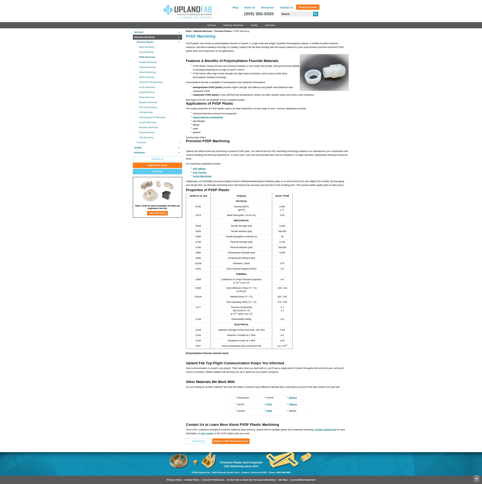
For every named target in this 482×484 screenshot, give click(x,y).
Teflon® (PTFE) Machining (151, 82)
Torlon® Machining (147, 67)
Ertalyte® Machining (148, 102)
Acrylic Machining (147, 87)
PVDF (269, 411)
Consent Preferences (213, 480)
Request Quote (308, 7)
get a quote (207, 433)
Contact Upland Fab (325, 429)
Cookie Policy (192, 480)
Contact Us (286, 7)
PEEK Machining (146, 77)
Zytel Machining (146, 137)
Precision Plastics (223, 31)
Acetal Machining (147, 92)
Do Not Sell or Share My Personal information (251, 480)
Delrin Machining (146, 97)
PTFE (269, 404)
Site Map (283, 480)
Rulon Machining (146, 132)
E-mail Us (157, 171)
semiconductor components (208, 117)
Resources (267, 7)
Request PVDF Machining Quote (231, 441)
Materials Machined (233, 25)
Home (189, 31)
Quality (254, 25)
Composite (158, 142)
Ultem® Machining (147, 72)
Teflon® (293, 404)
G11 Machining (146, 112)
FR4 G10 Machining (148, 107)
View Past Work (157, 213)
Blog (235, 7)
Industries (270, 25)
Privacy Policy (174, 480)
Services (211, 25)
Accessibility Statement (302, 480)
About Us (249, 7)
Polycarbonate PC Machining (152, 117)
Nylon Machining (146, 47)
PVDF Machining (147, 57)
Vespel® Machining (148, 62)
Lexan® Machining (147, 122)
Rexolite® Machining (148, 127)
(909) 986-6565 (259, 13)
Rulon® (293, 398)
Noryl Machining (146, 52)
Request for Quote (157, 165)
